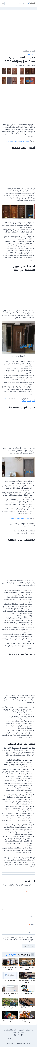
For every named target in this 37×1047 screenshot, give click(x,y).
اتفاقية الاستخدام (10, 1030)
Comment (30, 892)
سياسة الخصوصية (18, 1032)
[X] (18, 1034)
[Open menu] (3, 3)
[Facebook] (21, 1034)
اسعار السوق (25, 51)
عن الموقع (29, 1030)
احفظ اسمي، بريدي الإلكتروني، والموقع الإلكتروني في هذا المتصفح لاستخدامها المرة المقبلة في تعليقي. (18, 939)
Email (31, 925)
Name (31, 916)
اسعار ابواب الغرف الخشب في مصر (17, 141)
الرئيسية (32, 51)
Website (31, 933)
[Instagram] (15, 1034)
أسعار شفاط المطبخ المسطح (19, 518)
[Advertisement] (18, 29)
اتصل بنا (21, 1030)
